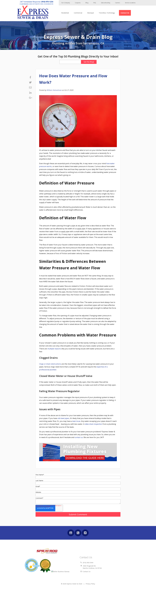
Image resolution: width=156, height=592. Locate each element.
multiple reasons (54, 349)
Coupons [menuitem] (77, 3)
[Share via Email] (30, 87)
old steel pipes (63, 418)
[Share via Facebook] (30, 77)
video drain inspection (93, 424)
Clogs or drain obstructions (50, 364)
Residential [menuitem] (65, 13)
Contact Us (86, 571)
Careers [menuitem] (117, 3)
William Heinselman (54, 90)
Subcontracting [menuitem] (105, 3)
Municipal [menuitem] (90, 13)
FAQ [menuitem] (94, 3)
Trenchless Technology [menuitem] (107, 13)
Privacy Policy (90, 584)
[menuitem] (125, 13)
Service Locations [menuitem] (130, 3)
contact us (79, 437)
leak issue (76, 421)
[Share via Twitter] (30, 82)
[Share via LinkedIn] (30, 92)
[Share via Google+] (30, 97)
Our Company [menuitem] (65, 3)
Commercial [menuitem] (78, 13)
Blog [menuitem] (87, 3)
